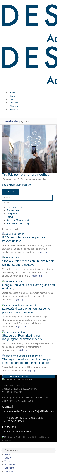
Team (12, 99)
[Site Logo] (11, 437)
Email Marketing (14, 207)
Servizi (12, 96)
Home (12, 93)
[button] (1, 446)
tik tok (28, 185)
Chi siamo (14, 106)
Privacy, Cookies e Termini (20, 431)
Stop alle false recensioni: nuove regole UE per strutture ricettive (28, 262)
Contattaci (14, 109)
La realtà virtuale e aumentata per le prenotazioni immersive (26, 310)
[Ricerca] (53, 198)
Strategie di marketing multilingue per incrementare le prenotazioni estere (27, 361)
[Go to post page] (13, 234)
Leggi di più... (10, 192)
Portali (10, 217)
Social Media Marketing (13, 185)
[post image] (28, 149)
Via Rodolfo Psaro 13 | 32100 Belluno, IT (27, 418)
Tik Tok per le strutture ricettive (26, 174)
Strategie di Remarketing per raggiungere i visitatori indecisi (22, 337)
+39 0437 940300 (15, 421)
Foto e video (13, 210)
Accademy (14, 103)
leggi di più (41, 252)
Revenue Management (18, 220)
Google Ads (12, 213)
